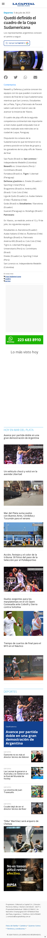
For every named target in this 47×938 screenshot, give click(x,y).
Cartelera (23, 926)
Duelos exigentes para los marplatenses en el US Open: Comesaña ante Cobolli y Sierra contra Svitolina (20, 602)
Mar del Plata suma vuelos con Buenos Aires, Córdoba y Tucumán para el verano (19, 516)
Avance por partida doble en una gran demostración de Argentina (21, 436)
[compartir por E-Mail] (38, 77)
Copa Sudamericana (13, 277)
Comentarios (10, 84)
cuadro (8, 279)
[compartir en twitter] (19, 77)
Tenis (40, 613)
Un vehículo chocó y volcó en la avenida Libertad (20, 473)
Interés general (35, 569)
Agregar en (17, 43)
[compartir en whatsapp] (28, 77)
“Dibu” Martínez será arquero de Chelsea (21, 822)
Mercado (38, 829)
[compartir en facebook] (9, 77)
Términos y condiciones (16, 929)
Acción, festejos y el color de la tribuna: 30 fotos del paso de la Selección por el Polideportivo (20, 557)
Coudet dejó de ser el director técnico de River (15, 807)
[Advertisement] (23, 308)
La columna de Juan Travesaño (13, 791)
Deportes (8, 12)
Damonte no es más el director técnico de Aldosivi (16, 755)
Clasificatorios (11, 726)
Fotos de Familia (12, 926)
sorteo (8, 281)
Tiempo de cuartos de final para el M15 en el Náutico (22, 644)
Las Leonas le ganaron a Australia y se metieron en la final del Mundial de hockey (16, 775)
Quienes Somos (34, 926)
